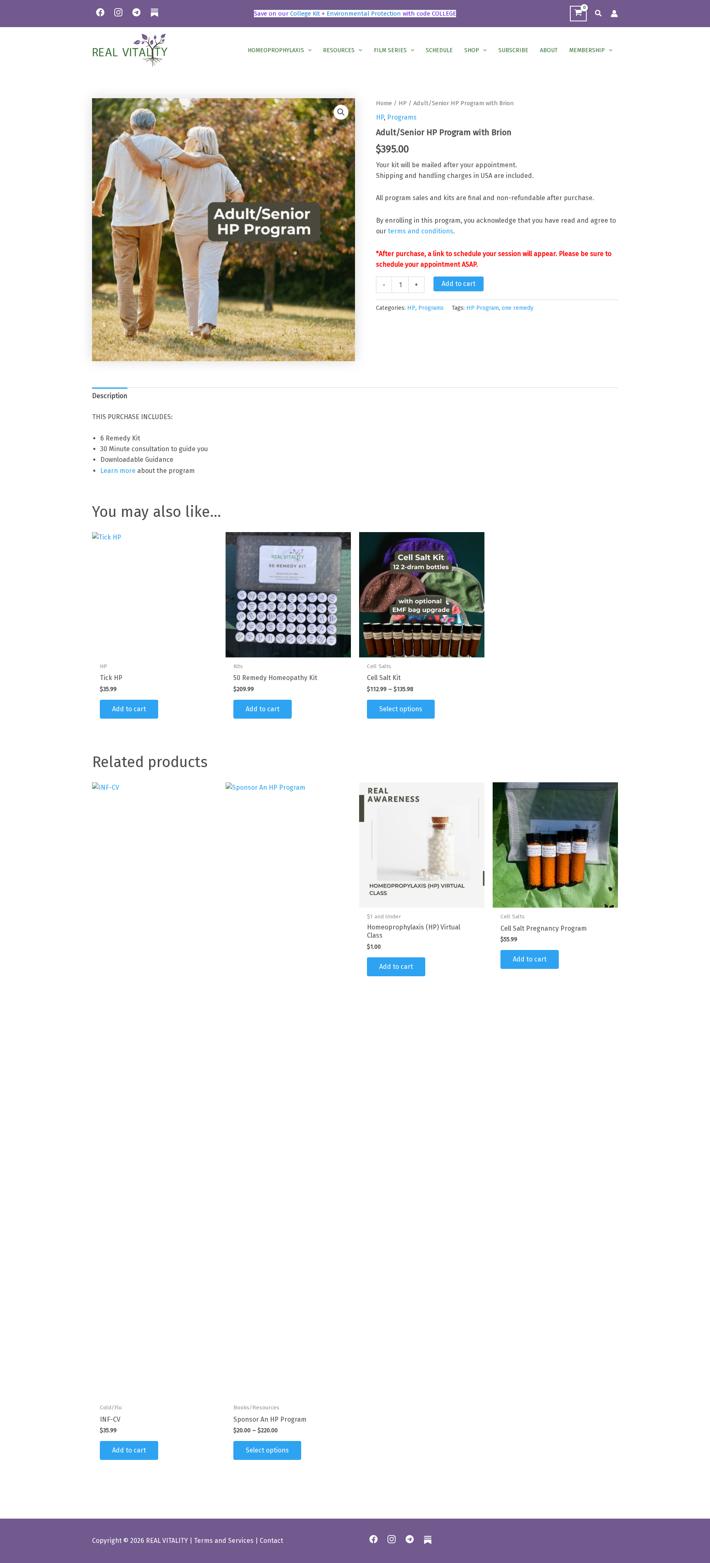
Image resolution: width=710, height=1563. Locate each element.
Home (384, 103)
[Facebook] (100, 12)
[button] (598, 13)
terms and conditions (420, 231)
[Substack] (154, 17)
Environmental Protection (364, 13)
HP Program (482, 307)
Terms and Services (224, 1541)
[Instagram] (118, 12)
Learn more (118, 471)
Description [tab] (109, 396)
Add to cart (458, 284)
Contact (271, 1541)
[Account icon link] (614, 13)
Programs (402, 117)
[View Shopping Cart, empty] (578, 14)
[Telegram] (136, 12)
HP (403, 103)
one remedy (517, 307)
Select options (400, 709)
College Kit (305, 13)
